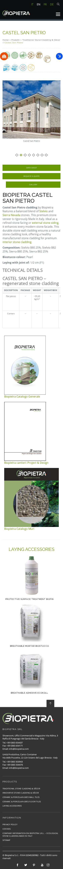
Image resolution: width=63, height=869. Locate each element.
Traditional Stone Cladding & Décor (41, 40)
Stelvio (43, 211)
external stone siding (44, 223)
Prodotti (15, 40)
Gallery (33, 185)
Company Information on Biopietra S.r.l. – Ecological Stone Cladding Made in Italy (30, 834)
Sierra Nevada (11, 215)
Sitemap (6, 840)
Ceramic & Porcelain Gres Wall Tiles (21, 797)
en (38, 4)
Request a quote (31, 176)
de (52, 4)
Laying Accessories (12, 805)
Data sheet (31, 168)
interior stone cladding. (17, 242)
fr (45, 4)
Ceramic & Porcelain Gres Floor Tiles (22, 801)
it (32, 4)
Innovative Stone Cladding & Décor (21, 792)
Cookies (7, 829)
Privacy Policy (10, 824)
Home (6, 40)
